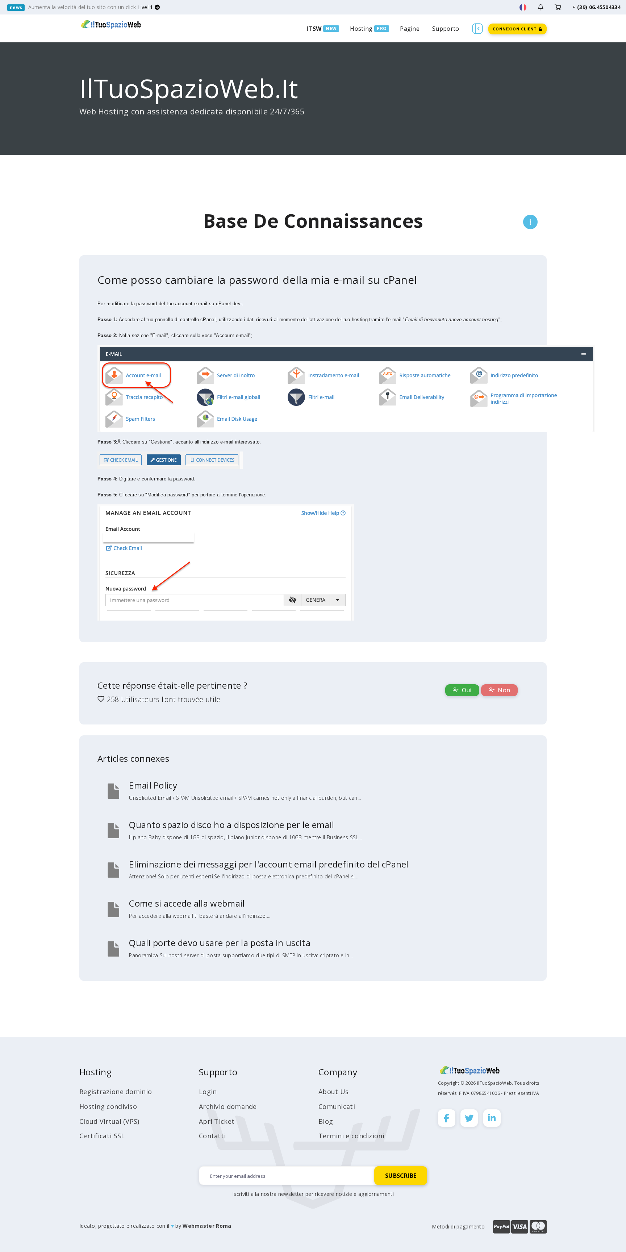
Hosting (361, 29)
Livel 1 (145, 7)
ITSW (313, 29)
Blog (325, 1121)
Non (503, 690)
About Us (333, 1091)
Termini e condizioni (351, 1135)
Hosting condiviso (108, 1106)
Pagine (410, 29)
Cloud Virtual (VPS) (109, 1121)
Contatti (212, 1135)
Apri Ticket (216, 1121)
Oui (466, 690)
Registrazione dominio (115, 1091)
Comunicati (336, 1106)
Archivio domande (228, 1106)
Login (208, 1091)
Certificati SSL (102, 1135)
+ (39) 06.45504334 (596, 7)
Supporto (445, 29)
